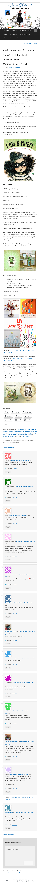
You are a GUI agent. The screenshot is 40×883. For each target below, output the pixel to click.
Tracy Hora (8, 602)
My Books (23, 30)
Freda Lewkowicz (11, 631)
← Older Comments (9, 447)
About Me (14, 30)
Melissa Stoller (10, 711)
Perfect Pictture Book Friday (18, 431)
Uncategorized (32, 431)
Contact (19, 38)
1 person (14, 468)
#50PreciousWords (8, 38)
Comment (28, 863)
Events (5, 34)
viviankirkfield (8, 436)
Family (33, 433)
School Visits (13, 34)
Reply (8, 472)
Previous (27, 43)
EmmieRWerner (10, 574)
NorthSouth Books (26, 434)
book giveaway (21, 429)
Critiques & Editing (25, 34)
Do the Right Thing (25, 433)
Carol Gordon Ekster (11, 741)
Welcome (6, 30)
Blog (29, 30)
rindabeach (9, 812)
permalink (25, 436)
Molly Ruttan (15, 434)
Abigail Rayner (14, 433)
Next (35, 43)
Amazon (34, 376)
